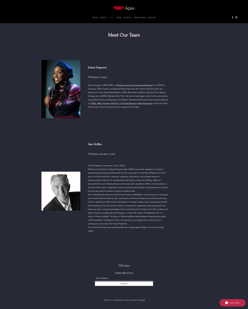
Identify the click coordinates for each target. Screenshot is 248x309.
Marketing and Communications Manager (134, 85)
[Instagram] (236, 17)
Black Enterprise (145, 103)
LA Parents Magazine (128, 103)
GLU (143, 300)
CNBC (93, 103)
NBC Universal (103, 103)
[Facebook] (232, 17)
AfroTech (114, 103)
